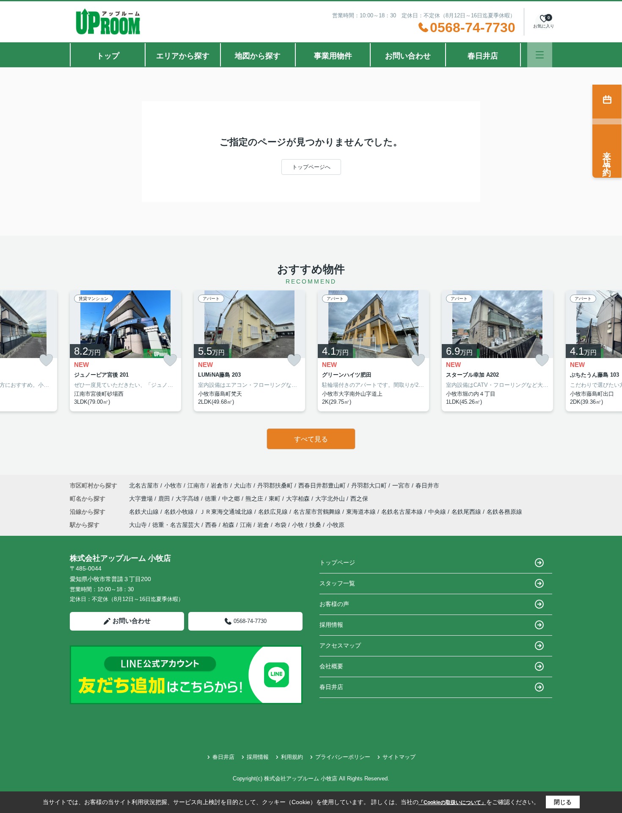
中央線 (438, 511)
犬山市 (243, 485)
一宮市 (401, 485)
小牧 (298, 524)
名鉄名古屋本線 (402, 511)
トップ (107, 56)
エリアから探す (182, 56)
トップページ (337, 562)
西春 (211, 524)
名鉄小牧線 (179, 511)
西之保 (359, 498)
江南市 (196, 485)
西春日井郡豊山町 (322, 485)
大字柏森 (298, 498)
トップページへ (311, 167)
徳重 (211, 498)
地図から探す (258, 56)
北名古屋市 (144, 485)
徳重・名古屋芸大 (176, 524)
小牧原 (335, 524)
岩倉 (263, 524)
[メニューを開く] (539, 55)
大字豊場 (141, 498)
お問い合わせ (408, 56)
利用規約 (292, 757)
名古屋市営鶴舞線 (317, 511)
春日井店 (483, 56)
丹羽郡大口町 (369, 485)
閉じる (563, 802)
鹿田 (165, 498)
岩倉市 (219, 485)
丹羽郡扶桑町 (275, 485)
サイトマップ (399, 757)
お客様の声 (334, 604)
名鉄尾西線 (467, 511)
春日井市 (427, 485)
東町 (275, 498)
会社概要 (331, 666)
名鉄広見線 (273, 511)
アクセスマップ (340, 645)
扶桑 (315, 524)
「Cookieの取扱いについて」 (452, 802)
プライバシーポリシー (342, 757)
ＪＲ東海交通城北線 (226, 511)
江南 (246, 524)
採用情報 (331, 624)
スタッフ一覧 (337, 583)
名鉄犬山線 (144, 511)
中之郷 (232, 498)
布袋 (280, 524)
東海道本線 (361, 511)
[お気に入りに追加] (46, 360)
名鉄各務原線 (504, 511)
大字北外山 (331, 498)
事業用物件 (333, 56)
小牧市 (173, 485)
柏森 (228, 524)
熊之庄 (255, 498)
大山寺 (138, 524)
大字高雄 (188, 498)
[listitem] (125, 350)
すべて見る (311, 439)
